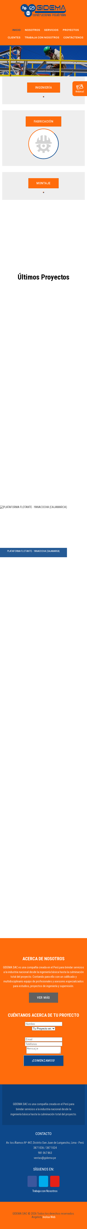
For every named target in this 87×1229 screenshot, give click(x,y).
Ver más (43, 997)
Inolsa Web (49, 1217)
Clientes (14, 37)
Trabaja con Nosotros (44, 1191)
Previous (8, 61)
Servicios (51, 29)
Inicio (16, 29)
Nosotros (32, 29)
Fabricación (43, 121)
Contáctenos (73, 37)
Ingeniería (43, 87)
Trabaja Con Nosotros (42, 37)
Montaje (43, 183)
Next (79, 61)
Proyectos (71, 29)
